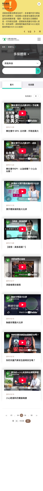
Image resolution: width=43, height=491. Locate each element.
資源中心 (11, 47)
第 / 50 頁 (18, 421)
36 (25, 415)
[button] (24, 31)
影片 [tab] (12, 84)
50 (31, 415)
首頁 (3, 47)
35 (21, 415)
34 (18, 415)
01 (11, 415)
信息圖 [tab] (31, 84)
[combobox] (21, 63)
